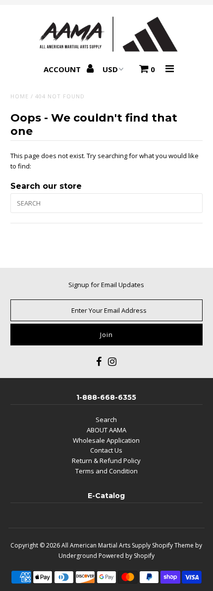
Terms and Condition (106, 470)
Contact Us (106, 450)
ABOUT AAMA (106, 429)
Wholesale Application (106, 440)
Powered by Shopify (127, 555)
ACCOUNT (63, 69)
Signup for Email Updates (106, 284)
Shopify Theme (173, 545)
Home (19, 96)
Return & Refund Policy (106, 460)
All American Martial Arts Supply (106, 545)
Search (106, 419)
